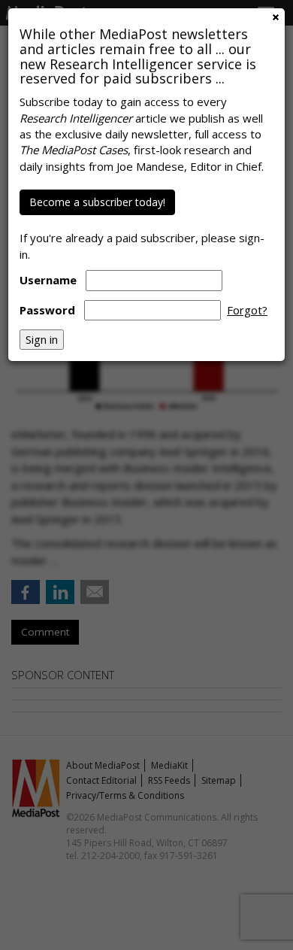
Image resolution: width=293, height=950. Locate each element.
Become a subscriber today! (97, 202)
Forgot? (247, 309)
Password (47, 309)
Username (48, 279)
